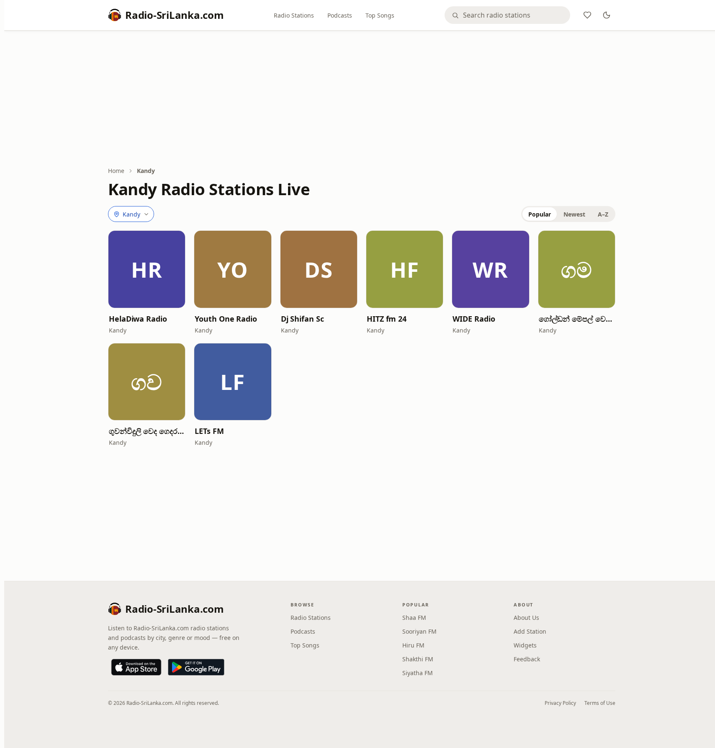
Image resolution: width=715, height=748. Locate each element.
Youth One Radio (226, 319)
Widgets (525, 645)
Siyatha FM (417, 673)
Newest (574, 214)
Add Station (530, 631)
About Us (526, 618)
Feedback (527, 659)
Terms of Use (599, 703)
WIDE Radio (474, 319)
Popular (539, 214)
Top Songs (379, 15)
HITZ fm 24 (386, 319)
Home (116, 171)
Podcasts (339, 15)
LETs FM (209, 431)
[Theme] (606, 15)
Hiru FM (413, 645)
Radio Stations (294, 15)
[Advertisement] (362, 99)
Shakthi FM (417, 659)
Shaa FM (414, 618)
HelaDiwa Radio (138, 319)
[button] (146, 269)
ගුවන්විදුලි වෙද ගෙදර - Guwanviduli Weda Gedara (147, 431)
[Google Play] (196, 667)
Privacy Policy (560, 703)
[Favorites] (587, 15)
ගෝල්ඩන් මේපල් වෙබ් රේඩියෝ (577, 319)
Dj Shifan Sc (302, 319)
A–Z (603, 214)
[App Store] (136, 667)
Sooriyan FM (419, 631)
